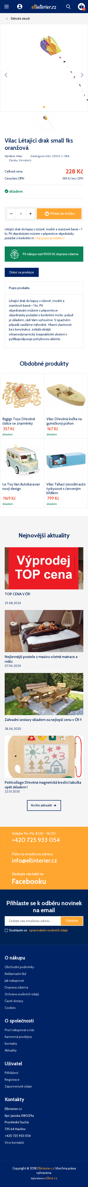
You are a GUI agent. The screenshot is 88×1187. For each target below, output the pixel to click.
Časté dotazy (14, 1001)
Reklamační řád (15, 974)
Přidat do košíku (62, 213)
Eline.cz (51, 1178)
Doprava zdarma (16, 987)
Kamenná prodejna (18, 1037)
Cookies (10, 1008)
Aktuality (11, 1050)
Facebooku (29, 881)
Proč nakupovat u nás (19, 1030)
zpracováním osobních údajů (48, 930)
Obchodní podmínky (19, 967)
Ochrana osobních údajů (22, 994)
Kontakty (11, 1043)
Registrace (12, 1079)
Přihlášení (11, 1073)
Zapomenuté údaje (18, 1086)
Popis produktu (19, 288)
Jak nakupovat (14, 980)
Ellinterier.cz (45, 1168)
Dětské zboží (20, 18)
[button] (6, 6)
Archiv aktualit (41, 805)
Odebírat (72, 920)
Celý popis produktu (49, 238)
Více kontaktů (14, 1142)
